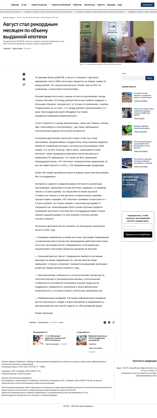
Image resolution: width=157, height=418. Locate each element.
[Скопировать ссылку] (24, 84)
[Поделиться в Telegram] (24, 79)
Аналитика (7, 48)
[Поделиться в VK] (24, 74)
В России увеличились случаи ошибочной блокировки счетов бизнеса (143, 145)
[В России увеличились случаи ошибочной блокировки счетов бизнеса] (127, 146)
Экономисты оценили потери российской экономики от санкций (143, 161)
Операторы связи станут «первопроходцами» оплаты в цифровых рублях (144, 112)
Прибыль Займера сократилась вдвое (142, 127)
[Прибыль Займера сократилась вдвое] (127, 130)
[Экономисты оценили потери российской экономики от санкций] (127, 163)
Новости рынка (18, 48)
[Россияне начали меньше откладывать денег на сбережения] (127, 97)
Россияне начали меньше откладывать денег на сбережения (143, 95)
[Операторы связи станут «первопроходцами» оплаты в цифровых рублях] (127, 113)
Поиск (124, 73)
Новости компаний (140, 132)
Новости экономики (52, 344)
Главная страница (9, 17)
